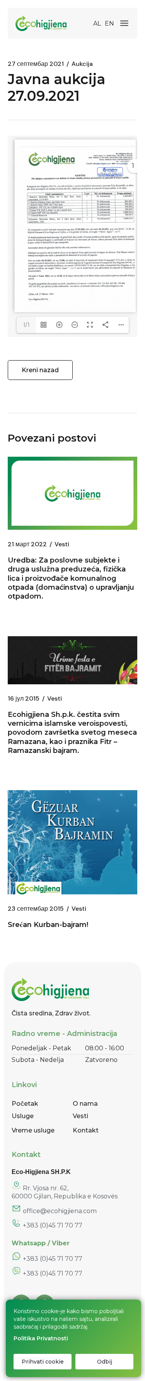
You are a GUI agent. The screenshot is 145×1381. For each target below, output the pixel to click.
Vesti (62, 544)
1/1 (26, 325)
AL (97, 23)
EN (109, 23)
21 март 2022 (27, 544)
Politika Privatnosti (41, 1338)
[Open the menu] (124, 23)
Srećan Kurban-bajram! (48, 924)
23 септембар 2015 (36, 909)
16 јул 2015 (23, 699)
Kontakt (86, 1130)
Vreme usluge (33, 1130)
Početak (25, 1103)
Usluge (23, 1116)
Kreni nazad (40, 370)
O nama (85, 1103)
